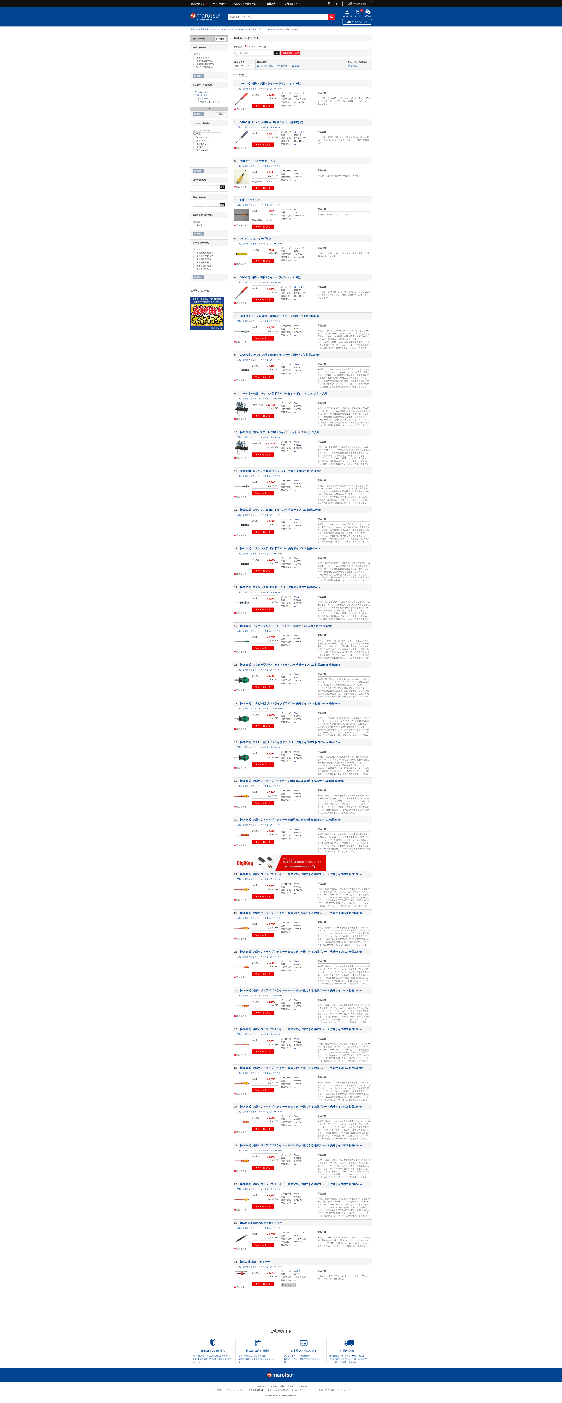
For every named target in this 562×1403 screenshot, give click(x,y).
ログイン (335, 3)
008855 (297, 677)
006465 (297, 832)
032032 (297, 522)
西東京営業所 (206, 256)
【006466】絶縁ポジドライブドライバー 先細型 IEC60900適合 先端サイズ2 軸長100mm (291, 780)
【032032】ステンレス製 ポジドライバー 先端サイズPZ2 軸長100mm (280, 509)
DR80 (297, 251)
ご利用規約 (217, 1390)
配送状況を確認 (359, 3)
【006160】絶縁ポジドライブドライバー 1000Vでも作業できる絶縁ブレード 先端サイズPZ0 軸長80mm (300, 1184)
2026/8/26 (299, 177)
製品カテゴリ (197, 3)
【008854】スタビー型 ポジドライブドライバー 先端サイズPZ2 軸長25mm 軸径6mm (289, 703)
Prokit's (297, 170)
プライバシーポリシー (235, 1390)
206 (268, 181)
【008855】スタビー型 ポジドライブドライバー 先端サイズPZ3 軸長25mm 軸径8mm (289, 664)
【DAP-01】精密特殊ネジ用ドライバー (262, 1222)
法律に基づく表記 (326, 1390)
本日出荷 (204, 57)
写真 (297, 66)
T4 (295, 212)
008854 (297, 716)
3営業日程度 (300, 99)
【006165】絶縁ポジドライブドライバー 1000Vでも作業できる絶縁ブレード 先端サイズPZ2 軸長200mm (301, 1029)
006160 (297, 1197)
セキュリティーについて (304, 1390)
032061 (297, 445)
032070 (297, 329)
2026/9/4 (298, 254)
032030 (297, 600)
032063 (297, 406)
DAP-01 (297, 1235)
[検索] (331, 17)
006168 (297, 964)
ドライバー (270, 29)
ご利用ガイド (291, 3)
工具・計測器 (256, 29)
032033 (297, 483)
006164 (297, 1080)
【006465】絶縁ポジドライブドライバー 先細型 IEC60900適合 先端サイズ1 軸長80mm (290, 819)
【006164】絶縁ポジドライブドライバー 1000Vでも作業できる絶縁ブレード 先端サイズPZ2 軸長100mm (301, 1067)
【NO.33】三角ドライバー (254, 1261)
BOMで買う (219, 3)
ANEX (297, 1271)
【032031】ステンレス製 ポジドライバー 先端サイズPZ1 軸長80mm (279, 548)
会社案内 (271, 3)
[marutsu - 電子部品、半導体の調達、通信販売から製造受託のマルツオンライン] (205, 17)
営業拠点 (291, 1386)
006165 (297, 1042)
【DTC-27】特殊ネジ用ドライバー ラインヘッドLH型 (269, 277)
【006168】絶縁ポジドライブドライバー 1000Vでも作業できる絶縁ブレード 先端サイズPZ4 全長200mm (301, 951)
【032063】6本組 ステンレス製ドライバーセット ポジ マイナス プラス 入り (282, 393)
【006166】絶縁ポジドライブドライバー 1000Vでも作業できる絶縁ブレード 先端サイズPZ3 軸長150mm (301, 990)
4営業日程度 (206, 64)
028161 (297, 638)
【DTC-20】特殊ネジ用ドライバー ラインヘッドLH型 (269, 83)
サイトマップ (343, 1390)
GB (295, 209)
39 (268, 220)
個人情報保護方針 (256, 1390)
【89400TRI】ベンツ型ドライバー (257, 161)
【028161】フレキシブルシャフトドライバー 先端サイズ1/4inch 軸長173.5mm (285, 625)
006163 (297, 1119)
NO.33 (297, 1274)
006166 (297, 1003)
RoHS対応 (299, 102)
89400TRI (299, 173)
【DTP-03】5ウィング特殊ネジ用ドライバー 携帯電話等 (270, 122)
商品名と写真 (267, 66)
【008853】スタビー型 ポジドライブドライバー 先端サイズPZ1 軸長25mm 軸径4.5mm (290, 742)
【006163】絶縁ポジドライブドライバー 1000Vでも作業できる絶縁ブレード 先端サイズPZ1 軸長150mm (301, 1106)
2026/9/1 (298, 332)
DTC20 (297, 96)
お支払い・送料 (277, 1386)
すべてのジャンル (240, 29)
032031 (297, 561)
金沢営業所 (205, 269)
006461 (297, 887)
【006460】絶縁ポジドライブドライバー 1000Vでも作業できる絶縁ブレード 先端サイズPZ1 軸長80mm (300, 912)
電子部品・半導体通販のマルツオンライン (209, 29)
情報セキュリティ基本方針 (279, 1390)
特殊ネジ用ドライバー (272, 89)
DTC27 (297, 290)
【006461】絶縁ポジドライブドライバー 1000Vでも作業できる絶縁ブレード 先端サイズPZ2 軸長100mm (301, 874)
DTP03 (297, 135)
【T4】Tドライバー (248, 199)
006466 (297, 793)
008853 (297, 755)
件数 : (236, 74)
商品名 (284, 66)
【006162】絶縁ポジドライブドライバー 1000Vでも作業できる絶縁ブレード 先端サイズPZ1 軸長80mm (300, 1145)
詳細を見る (241, 109)
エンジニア (299, 93)
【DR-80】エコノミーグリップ (255, 238)
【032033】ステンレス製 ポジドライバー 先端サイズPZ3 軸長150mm (279, 471)
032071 (297, 367)
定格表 (354, 66)
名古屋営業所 (206, 265)
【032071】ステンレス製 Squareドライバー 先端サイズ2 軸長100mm (278, 354)
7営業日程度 (206, 67)
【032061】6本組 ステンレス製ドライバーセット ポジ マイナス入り (279, 432)
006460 (297, 925)
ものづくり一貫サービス (246, 3)
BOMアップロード (359, 22)
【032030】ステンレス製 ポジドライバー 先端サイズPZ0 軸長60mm (279, 587)
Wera (296, 325)
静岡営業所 (205, 259)
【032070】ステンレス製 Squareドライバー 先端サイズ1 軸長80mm (278, 316)
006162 (297, 1158)
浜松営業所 (205, 262)
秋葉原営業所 (206, 253)
